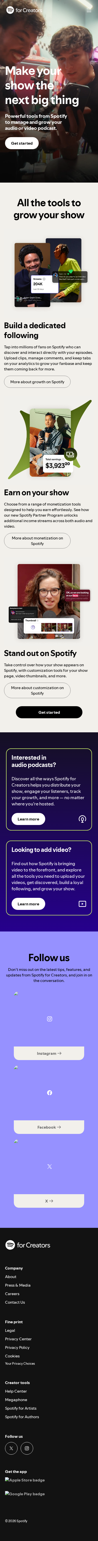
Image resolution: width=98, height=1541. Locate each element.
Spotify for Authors (22, 1416)
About (10, 1276)
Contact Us (15, 1302)
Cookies (12, 1356)
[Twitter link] (11, 1448)
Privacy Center (18, 1339)
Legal (10, 1330)
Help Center (16, 1391)
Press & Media (18, 1285)
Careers (12, 1293)
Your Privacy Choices (20, 1364)
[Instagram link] (27, 1448)
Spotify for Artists (20, 1408)
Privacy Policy (17, 1347)
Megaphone (16, 1399)
